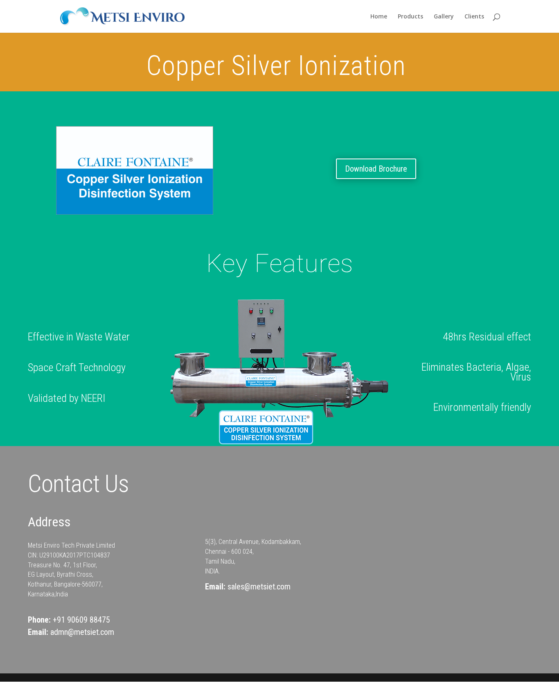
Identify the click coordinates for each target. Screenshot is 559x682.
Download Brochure (376, 169)
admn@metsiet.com (82, 632)
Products (410, 17)
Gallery (444, 17)
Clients (474, 17)
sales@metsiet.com (259, 586)
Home (378, 17)
